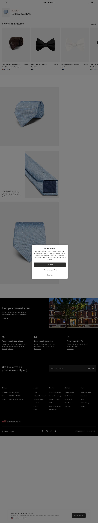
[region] (50, 262)
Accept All (50, 265)
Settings (49, 275)
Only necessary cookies (50, 270)
